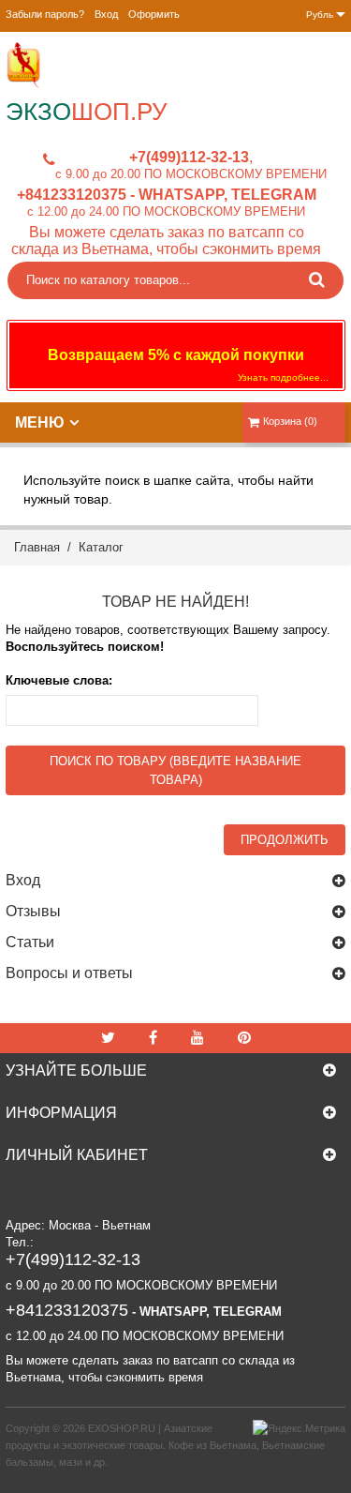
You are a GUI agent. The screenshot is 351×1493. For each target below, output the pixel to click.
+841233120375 (71, 195)
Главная (37, 547)
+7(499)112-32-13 (189, 157)
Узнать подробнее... (283, 377)
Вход (106, 14)
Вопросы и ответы (69, 973)
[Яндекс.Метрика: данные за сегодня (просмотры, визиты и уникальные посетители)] (299, 1428)
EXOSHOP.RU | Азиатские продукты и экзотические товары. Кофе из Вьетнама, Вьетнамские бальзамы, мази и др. (165, 1445)
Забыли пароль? (45, 14)
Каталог (101, 547)
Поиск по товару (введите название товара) (175, 770)
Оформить (154, 14)
